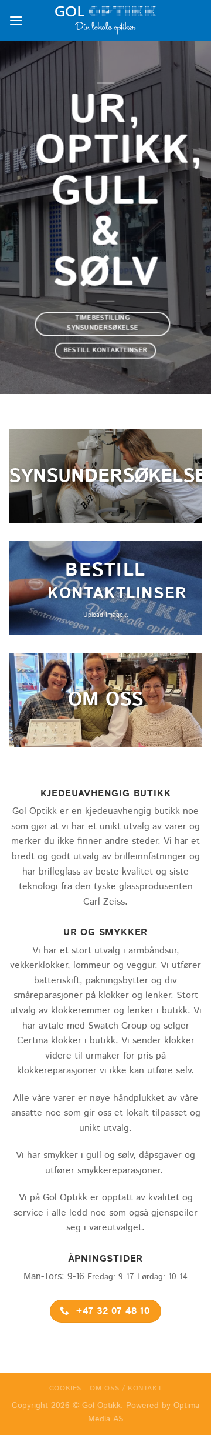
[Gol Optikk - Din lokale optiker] (105, 20)
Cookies (65, 1388)
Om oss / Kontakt (126, 1388)
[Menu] (16, 20)
